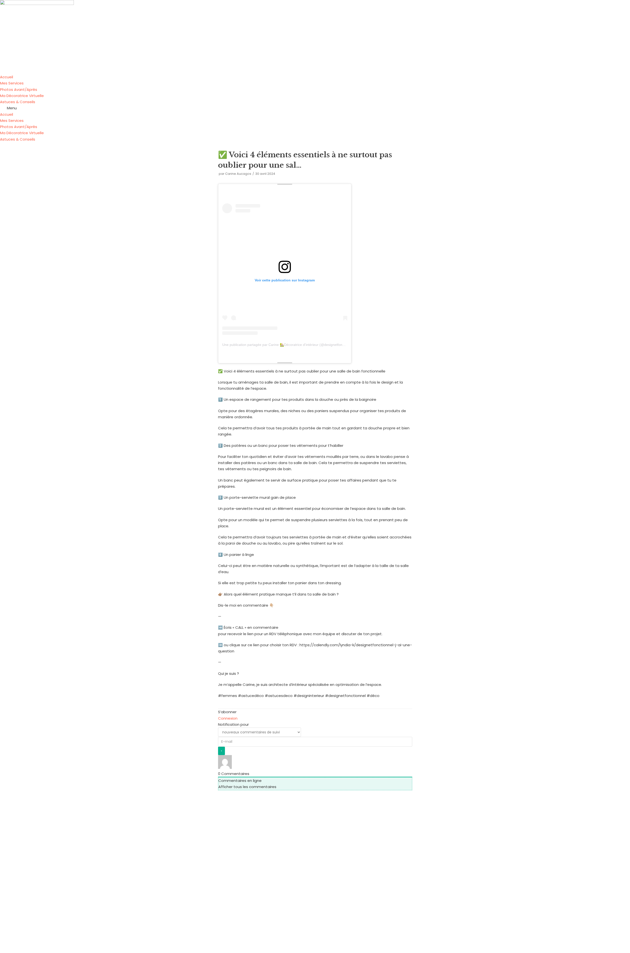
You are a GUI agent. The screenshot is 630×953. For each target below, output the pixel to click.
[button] (315, 108)
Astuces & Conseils (17, 101)
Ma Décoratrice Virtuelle (22, 95)
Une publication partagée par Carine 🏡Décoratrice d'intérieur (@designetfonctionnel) (289, 345)
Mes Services (12, 83)
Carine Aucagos (238, 174)
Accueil (6, 77)
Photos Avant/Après (18, 89)
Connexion (227, 718)
